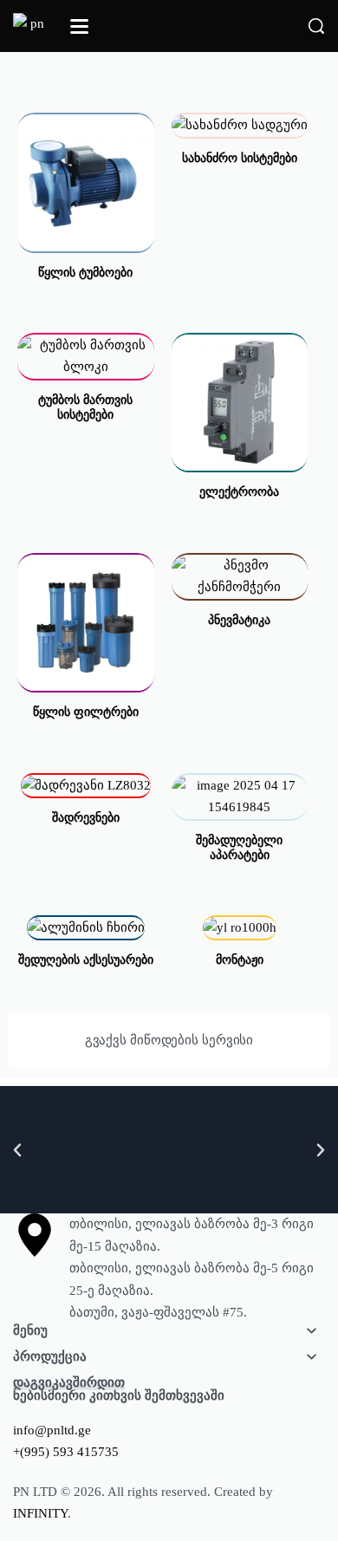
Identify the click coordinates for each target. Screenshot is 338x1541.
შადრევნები (86, 817)
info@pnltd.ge (52, 1430)
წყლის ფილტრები (86, 711)
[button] (17, 1150)
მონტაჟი (239, 959)
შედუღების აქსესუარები (85, 959)
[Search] (316, 26)
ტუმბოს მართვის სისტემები (85, 407)
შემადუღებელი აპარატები (239, 848)
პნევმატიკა (239, 620)
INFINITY (40, 1513)
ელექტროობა (239, 491)
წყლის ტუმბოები (85, 272)
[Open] (79, 26)
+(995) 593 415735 (66, 1452)
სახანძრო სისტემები (239, 158)
